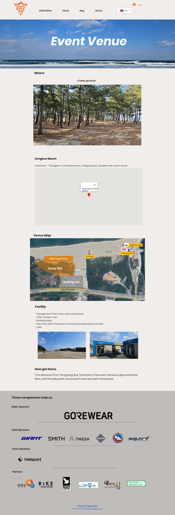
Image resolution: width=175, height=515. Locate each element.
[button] (45, 11)
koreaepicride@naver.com (92, 509)
